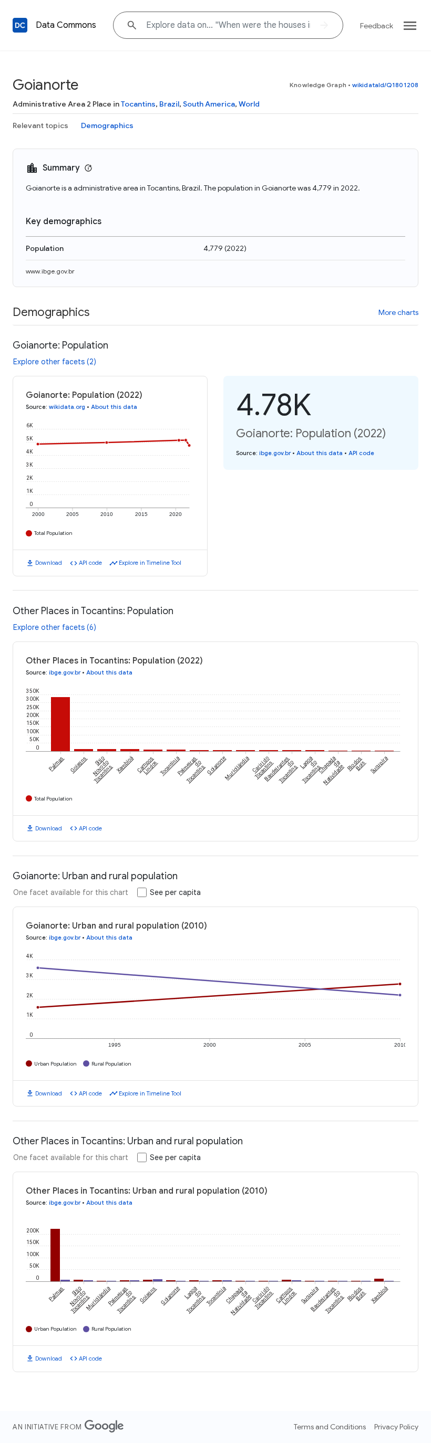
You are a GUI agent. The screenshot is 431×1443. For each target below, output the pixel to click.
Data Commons (66, 25)
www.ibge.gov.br (50, 271)
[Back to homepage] (20, 25)
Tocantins (138, 104)
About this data (114, 406)
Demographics (107, 125)
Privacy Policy (396, 1426)
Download (48, 562)
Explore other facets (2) (54, 361)
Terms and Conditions (330, 1426)
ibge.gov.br (275, 453)
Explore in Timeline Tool (150, 562)
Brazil (169, 104)
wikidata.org (67, 406)
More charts (398, 312)
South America (209, 104)
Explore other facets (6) (54, 627)
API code (90, 562)
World (249, 104)
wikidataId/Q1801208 (385, 85)
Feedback (376, 25)
